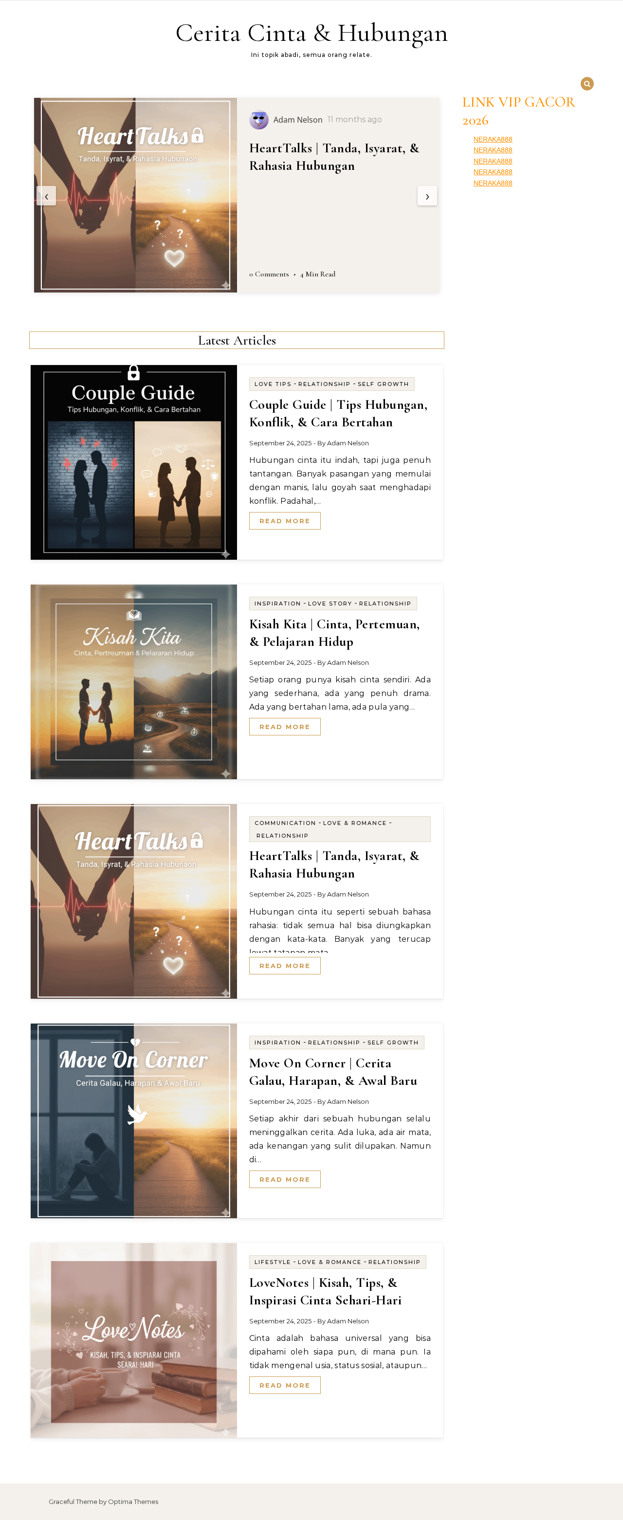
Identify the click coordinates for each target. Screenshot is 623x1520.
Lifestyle (273, 1262)
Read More (285, 521)
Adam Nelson (348, 443)
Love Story (330, 603)
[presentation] (46, 195)
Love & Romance (355, 823)
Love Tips (273, 384)
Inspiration (278, 603)
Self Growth (383, 384)
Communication (285, 823)
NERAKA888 (493, 139)
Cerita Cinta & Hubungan (311, 32)
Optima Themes (133, 1501)
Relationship (324, 384)
